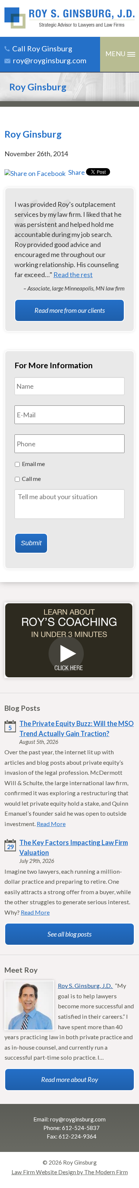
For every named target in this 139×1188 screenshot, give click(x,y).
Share (76, 172)
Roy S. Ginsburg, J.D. (85, 985)
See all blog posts (69, 934)
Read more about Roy (69, 1079)
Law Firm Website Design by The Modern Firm (69, 1172)
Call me (31, 478)
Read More (51, 823)
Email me (33, 463)
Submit (31, 543)
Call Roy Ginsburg (42, 48)
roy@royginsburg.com (49, 60)
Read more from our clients (69, 310)
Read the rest (73, 274)
